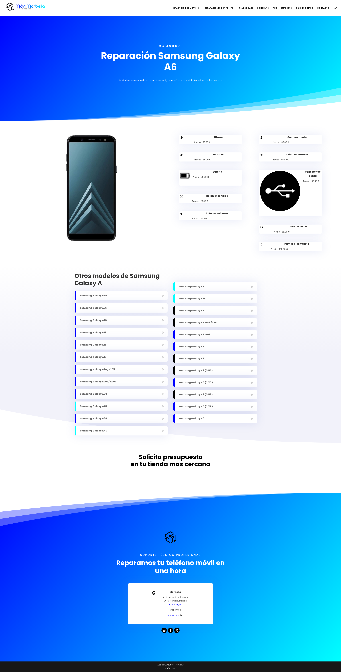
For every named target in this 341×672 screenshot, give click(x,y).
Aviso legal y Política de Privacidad (170, 665)
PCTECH (173, 668)
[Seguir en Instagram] (164, 630)
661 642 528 (174, 615)
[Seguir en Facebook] (170, 630)
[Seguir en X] (177, 630)
